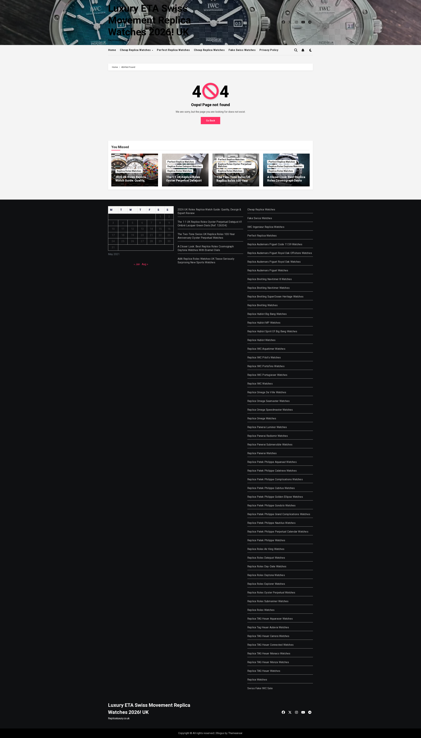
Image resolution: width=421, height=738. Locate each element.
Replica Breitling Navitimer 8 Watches (269, 279)
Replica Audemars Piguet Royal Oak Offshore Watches (279, 253)
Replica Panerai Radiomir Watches (267, 435)
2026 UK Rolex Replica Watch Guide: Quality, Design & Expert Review (131, 180)
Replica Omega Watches (261, 418)
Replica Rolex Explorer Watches (266, 583)
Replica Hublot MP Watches (263, 322)
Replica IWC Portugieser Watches (267, 374)
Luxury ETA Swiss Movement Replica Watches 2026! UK (149, 20)
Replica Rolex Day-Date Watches (266, 566)
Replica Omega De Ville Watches (266, 392)
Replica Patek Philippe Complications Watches (275, 479)
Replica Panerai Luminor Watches (267, 427)
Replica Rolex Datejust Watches (184, 166)
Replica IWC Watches (260, 383)
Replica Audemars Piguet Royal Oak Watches (274, 261)
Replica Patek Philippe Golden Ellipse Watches (275, 496)
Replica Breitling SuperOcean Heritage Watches (275, 296)
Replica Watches (257, 679)
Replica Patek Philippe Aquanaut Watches (272, 462)
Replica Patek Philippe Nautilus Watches (271, 522)
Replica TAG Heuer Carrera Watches (268, 636)
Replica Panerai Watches (262, 453)
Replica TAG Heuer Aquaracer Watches (270, 618)
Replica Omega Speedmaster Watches (270, 409)
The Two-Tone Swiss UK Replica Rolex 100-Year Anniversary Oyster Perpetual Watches (233, 182)
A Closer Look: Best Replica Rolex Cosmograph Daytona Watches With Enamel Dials (286, 180)
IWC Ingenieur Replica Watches (265, 226)
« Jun (137, 264)
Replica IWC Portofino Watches (266, 366)
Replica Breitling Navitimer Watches (268, 287)
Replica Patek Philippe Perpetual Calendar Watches (277, 531)
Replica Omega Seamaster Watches (268, 401)
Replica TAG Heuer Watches (263, 670)
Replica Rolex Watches (129, 171)
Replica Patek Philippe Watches (266, 540)
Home (112, 50)
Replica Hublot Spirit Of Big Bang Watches (272, 331)
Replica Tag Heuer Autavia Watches (268, 627)
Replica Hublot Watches (261, 340)
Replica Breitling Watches (262, 305)
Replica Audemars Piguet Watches (267, 270)
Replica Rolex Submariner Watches (267, 601)
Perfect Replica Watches (173, 50)
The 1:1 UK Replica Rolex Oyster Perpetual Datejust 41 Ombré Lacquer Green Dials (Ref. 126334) (184, 182)
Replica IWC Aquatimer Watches (266, 348)
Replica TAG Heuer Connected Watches (270, 644)
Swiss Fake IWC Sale (260, 688)
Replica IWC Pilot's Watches (264, 357)
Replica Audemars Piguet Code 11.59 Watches (274, 244)
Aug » (145, 264)
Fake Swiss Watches (242, 50)
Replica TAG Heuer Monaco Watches (268, 653)
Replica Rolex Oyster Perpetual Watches (234, 165)
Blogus (220, 733)
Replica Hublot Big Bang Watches (267, 314)
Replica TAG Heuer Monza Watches (268, 662)
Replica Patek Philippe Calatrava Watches (272, 470)
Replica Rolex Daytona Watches (286, 166)
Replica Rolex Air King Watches (265, 549)
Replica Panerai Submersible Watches (269, 444)
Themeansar (235, 733)
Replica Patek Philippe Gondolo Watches (271, 505)
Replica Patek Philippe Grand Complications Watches (278, 514)
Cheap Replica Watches (135, 50)
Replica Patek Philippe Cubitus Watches (271, 488)
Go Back (210, 120)
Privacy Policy (269, 50)
